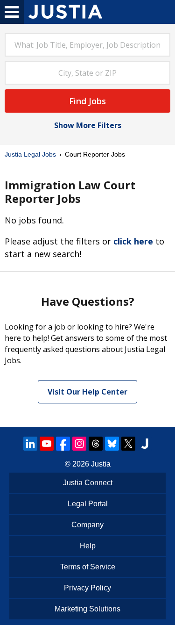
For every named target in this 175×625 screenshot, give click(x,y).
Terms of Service (87, 567)
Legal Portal (88, 504)
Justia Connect (87, 483)
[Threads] (96, 444)
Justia (101, 464)
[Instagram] (79, 444)
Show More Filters (87, 125)
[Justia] (65, 12)
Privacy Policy (87, 588)
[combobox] (87, 45)
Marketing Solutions (87, 609)
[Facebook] (63, 444)
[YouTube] (47, 444)
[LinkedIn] (30, 444)
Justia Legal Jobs (30, 154)
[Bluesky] (112, 444)
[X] (128, 444)
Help (88, 546)
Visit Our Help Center (87, 392)
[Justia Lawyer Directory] (145, 444)
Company (87, 525)
